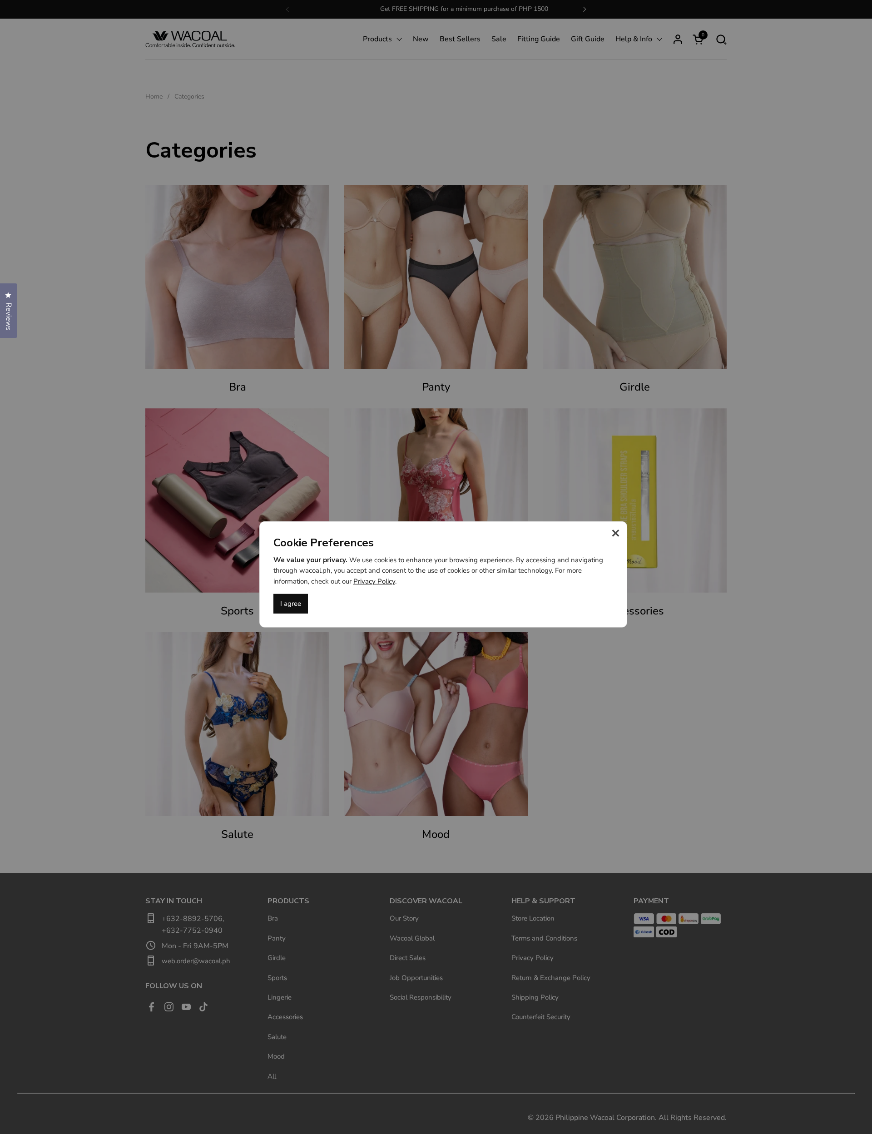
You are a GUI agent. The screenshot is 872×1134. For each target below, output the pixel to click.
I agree (290, 603)
